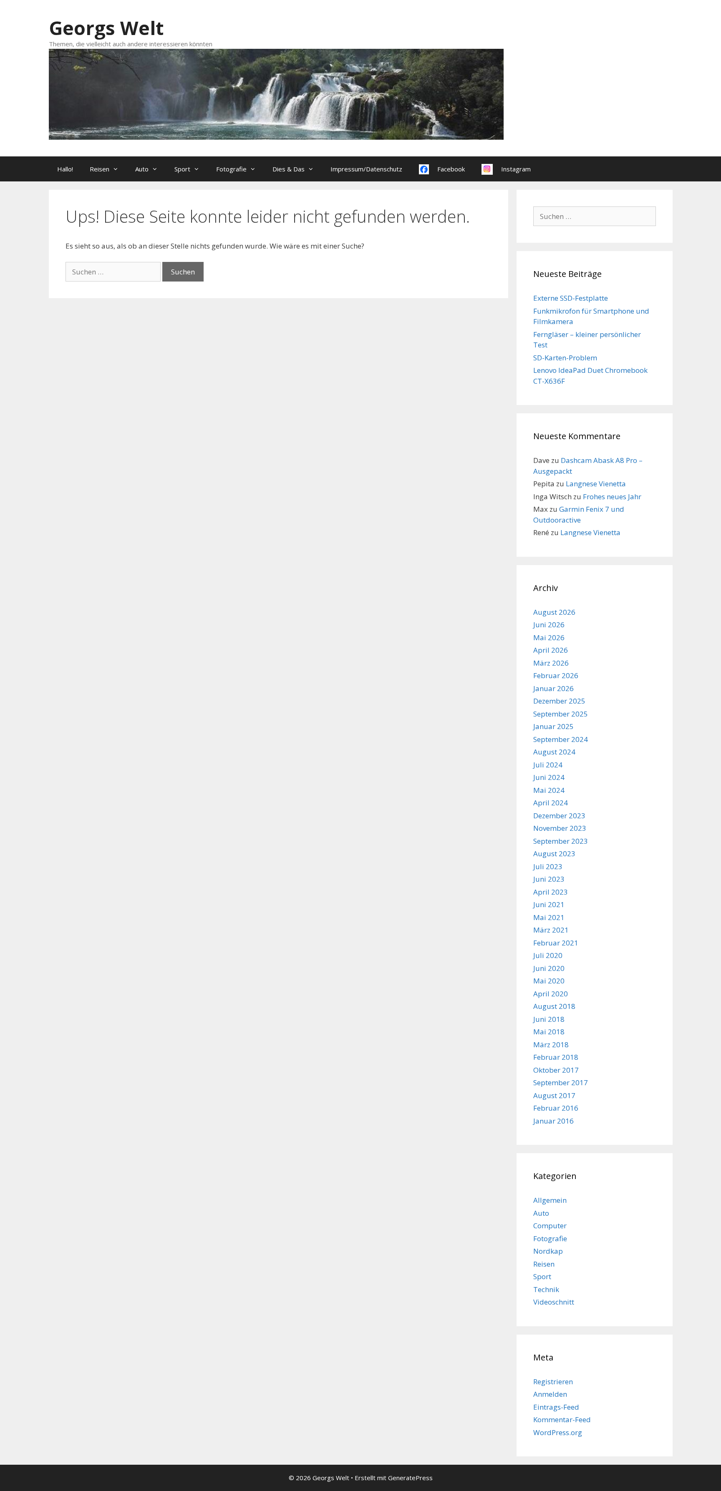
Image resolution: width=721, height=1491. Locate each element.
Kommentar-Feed (562, 1419)
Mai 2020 (549, 981)
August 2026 (554, 612)
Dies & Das (288, 169)
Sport (182, 169)
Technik (546, 1289)
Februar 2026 (555, 675)
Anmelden (550, 1394)
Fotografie (231, 169)
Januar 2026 (553, 688)
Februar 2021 (555, 943)
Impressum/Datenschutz (366, 169)
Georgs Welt (106, 27)
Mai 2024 (549, 790)
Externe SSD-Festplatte (570, 298)
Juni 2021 (549, 904)
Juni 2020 (549, 968)
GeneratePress (410, 1477)
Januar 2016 (553, 1121)
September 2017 (560, 1082)
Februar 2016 (555, 1108)
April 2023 (550, 892)
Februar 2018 (555, 1057)
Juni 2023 (549, 879)
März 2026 (551, 663)
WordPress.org (557, 1432)
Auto (142, 169)
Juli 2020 (547, 955)
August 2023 (554, 853)
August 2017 (554, 1095)
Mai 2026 (549, 637)
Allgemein (550, 1200)
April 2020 (550, 993)
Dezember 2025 (559, 701)
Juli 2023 (547, 866)
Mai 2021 (549, 917)
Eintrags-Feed (556, 1407)
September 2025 (560, 714)
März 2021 (551, 930)
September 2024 (560, 739)
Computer (550, 1225)
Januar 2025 (553, 726)
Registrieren (553, 1381)
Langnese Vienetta (596, 483)
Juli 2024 (547, 764)
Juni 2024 (549, 777)
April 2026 (550, 650)
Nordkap (548, 1251)
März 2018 (551, 1044)
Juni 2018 (549, 1019)
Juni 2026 (549, 624)
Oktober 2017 (556, 1070)
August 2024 (554, 752)
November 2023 (559, 828)
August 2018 (554, 1006)
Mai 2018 (549, 1031)
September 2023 (560, 841)
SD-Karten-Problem (565, 357)
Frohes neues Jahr (612, 496)
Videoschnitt (553, 1302)
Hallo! (65, 169)
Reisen (99, 169)
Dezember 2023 (559, 815)
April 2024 (550, 802)
